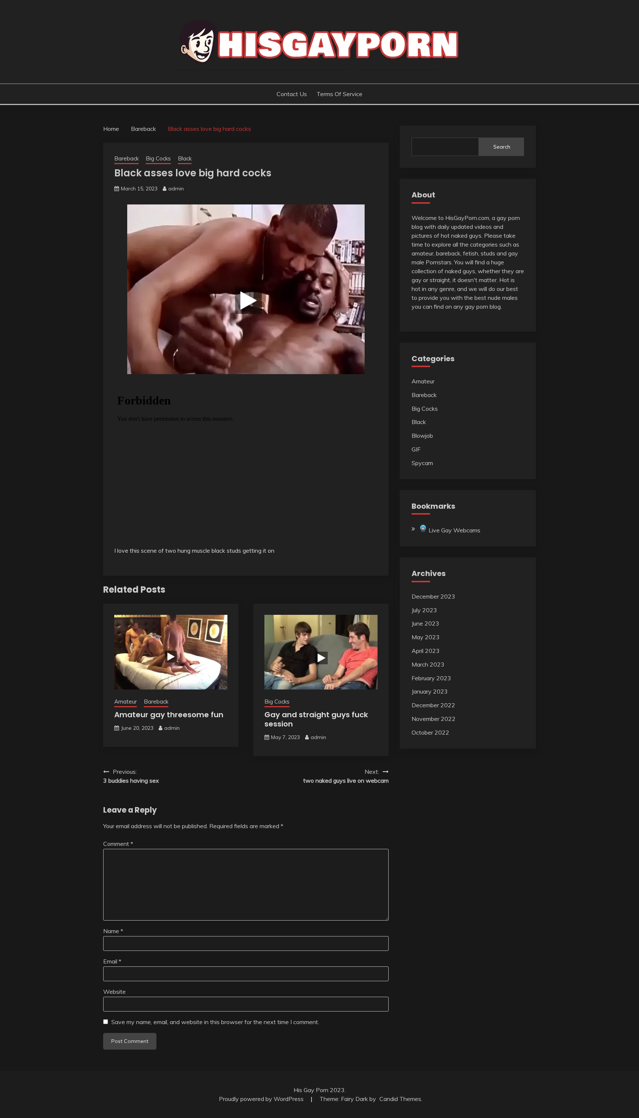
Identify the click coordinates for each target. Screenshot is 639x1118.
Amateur (125, 701)
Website (114, 991)
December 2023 (433, 596)
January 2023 (430, 691)
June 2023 (425, 623)
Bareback (126, 158)
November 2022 (434, 718)
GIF (416, 449)
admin (176, 188)
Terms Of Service (339, 94)
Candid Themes (400, 1098)
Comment (118, 843)
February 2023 (431, 678)
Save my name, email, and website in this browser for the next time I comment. (215, 1022)
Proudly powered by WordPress (262, 1098)
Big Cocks (158, 158)
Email (112, 961)
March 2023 (428, 664)
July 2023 (424, 610)
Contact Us (292, 94)
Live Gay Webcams (453, 530)
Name (113, 931)
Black (185, 158)
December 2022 (433, 705)
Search (501, 146)
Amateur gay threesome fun (168, 714)
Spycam (422, 463)
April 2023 (426, 650)
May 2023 (426, 637)
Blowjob (422, 435)
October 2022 (430, 732)
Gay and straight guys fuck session (316, 719)
